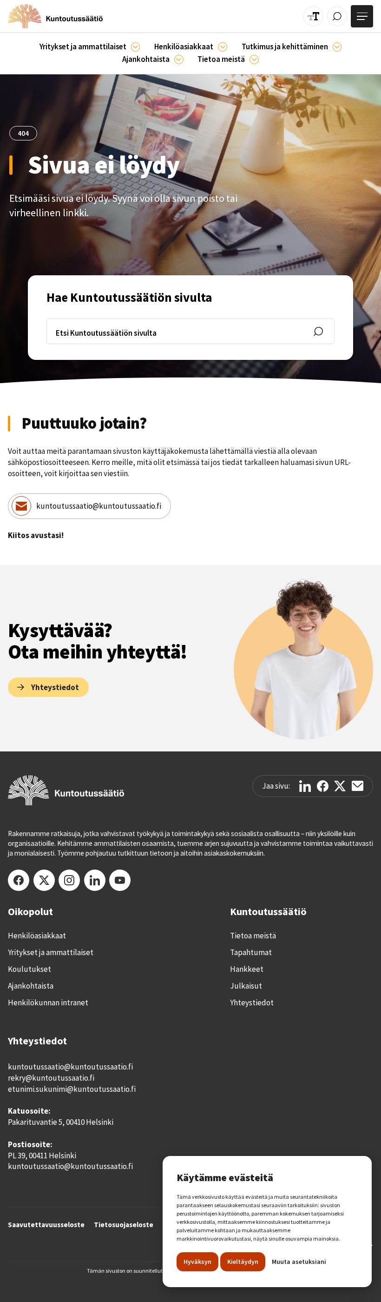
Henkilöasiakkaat (37, 935)
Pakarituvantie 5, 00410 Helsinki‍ (60, 1122)
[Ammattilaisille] (135, 47)
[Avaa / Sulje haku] (337, 17)
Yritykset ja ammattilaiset (50, 952)
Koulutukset (29, 969)
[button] (89, 47)
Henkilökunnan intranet (48, 1002)
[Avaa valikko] (362, 16)
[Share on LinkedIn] (305, 786)
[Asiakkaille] (222, 47)
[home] (55, 16)
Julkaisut (246, 986)
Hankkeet (246, 969)
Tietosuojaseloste (123, 1224)
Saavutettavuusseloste (46, 1224)
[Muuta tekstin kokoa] (313, 17)
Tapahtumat (251, 952)
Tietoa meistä (253, 935)
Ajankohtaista (30, 986)
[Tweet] (340, 786)
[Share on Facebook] (322, 786)
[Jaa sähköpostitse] (357, 786)
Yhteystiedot (252, 1002)
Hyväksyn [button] (197, 1261)
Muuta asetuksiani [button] (299, 1261)
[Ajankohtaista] (337, 47)
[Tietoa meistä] (254, 59)
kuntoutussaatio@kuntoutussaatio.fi (98, 506)
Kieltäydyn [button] (242, 1261)
